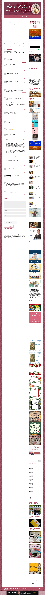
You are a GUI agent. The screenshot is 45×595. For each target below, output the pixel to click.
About (23, 16)
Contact (27, 16)
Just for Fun (17, 22)
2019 (31, 476)
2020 (31, 475)
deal (22, 24)
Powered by (33, 49)
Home (14, 16)
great (21, 24)
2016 (31, 480)
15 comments (22, 22)
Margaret (8, 121)
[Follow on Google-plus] (40, 588)
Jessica (6, 22)
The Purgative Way (33, 297)
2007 (31, 492)
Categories (30, 497)
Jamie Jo (7, 64)
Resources (18, 16)
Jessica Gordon (9, 96)
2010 (31, 488)
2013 (31, 484)
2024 (31, 469)
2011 (31, 487)
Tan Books (35, 296)
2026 (31, 464)
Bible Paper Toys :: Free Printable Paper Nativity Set (36, 197)
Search (39, 460)
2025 (31, 468)
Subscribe (35, 47)
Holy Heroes (38, 297)
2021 (31, 473)
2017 (31, 479)
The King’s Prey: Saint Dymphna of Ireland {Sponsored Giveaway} (36, 187)
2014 (31, 483)
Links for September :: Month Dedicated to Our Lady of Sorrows (36, 161)
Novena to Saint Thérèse (36, 156)
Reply (23, 54)
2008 (31, 491)
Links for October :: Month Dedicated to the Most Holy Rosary (36, 203)
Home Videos (13, 22)
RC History (35, 298)
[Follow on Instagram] (37, 588)
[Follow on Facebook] (33, 588)
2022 (31, 472)
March (32, 465)
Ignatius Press (37, 292)
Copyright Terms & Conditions (33, 582)
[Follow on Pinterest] (35, 588)
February (32, 467)
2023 (31, 471)
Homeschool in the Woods (33, 294)
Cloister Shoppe (37, 293)
